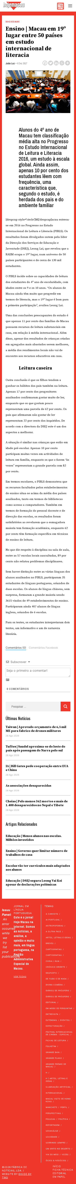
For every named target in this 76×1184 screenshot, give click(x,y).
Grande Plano (54, 1058)
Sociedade (13, 22)
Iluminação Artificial (58, 1087)
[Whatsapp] (61, 63)
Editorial (51, 1002)
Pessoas (50, 1119)
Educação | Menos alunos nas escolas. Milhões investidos (34, 838)
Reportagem (53, 1125)
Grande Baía (53, 1052)
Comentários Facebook (43, 647)
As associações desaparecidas (28, 786)
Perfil (63, 1107)
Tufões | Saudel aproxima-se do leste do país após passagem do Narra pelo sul (35, 748)
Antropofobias (54, 926)
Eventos (65, 1020)
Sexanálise (52, 1131)
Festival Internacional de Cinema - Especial (59, 1033)
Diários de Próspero (57, 990)
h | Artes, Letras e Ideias (57, 1079)
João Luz (10, 63)
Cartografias (54, 949)
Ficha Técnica (63, 1169)
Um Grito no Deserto (58, 1149)
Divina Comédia (54, 985)
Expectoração (54, 1026)
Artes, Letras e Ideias (58, 937)
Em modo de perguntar (59, 1008)
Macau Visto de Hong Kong (58, 1100)
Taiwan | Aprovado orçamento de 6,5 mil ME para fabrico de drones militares (36, 729)
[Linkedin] (56, 63)
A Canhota (52, 914)
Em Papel (59, 1176)
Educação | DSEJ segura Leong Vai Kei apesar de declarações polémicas (34, 882)
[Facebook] (44, 63)
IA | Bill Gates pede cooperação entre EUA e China (37, 768)
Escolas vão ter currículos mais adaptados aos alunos (38, 868)
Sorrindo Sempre (55, 1143)
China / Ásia (52, 961)
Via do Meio (52, 1154)
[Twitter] (50, 63)
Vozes (65, 1154)
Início (57, 1166)
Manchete (51, 1107)
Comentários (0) (16, 647)
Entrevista (52, 1014)
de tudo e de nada (56, 979)
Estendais (51, 1020)
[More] (67, 63)
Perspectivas (53, 1113)
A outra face (53, 931)
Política (63, 1119)
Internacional (54, 1093)
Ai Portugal (53, 920)
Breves (50, 943)
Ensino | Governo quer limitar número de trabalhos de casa (36, 853)
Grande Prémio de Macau (56, 1065)
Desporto (51, 973)
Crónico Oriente (55, 967)
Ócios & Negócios (56, 1160)
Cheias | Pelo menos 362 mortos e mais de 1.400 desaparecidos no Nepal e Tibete (37, 803)
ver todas (20, 976)
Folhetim (51, 1046)
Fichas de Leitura (56, 1040)
